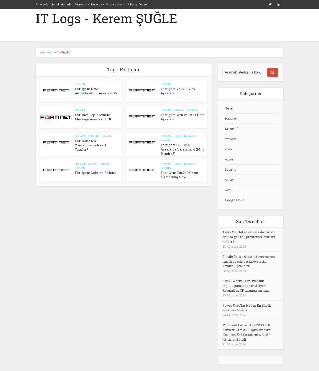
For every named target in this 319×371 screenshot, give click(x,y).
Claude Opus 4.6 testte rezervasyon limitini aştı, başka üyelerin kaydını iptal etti (248, 261)
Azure (229, 159)
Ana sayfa (47, 52)
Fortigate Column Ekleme (96, 172)
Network (96, 4)
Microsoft (81, 4)
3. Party (132, 4)
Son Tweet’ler (250, 221)
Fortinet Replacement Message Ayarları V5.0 (93, 117)
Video (143, 4)
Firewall (166, 84)
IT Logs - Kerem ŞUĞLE (106, 18)
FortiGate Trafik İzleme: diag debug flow (180, 174)
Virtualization (114, 4)
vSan (228, 149)
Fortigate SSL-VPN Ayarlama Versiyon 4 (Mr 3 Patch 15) (182, 149)
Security (80, 84)
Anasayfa (42, 4)
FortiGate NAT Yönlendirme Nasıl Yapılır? (90, 145)
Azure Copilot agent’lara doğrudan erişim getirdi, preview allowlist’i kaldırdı (248, 237)
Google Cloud (234, 200)
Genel (55, 4)
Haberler (67, 4)
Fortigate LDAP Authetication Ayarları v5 (96, 91)
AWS (228, 190)
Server (229, 180)
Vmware (231, 139)
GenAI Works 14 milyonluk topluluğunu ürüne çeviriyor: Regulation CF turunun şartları (246, 286)
